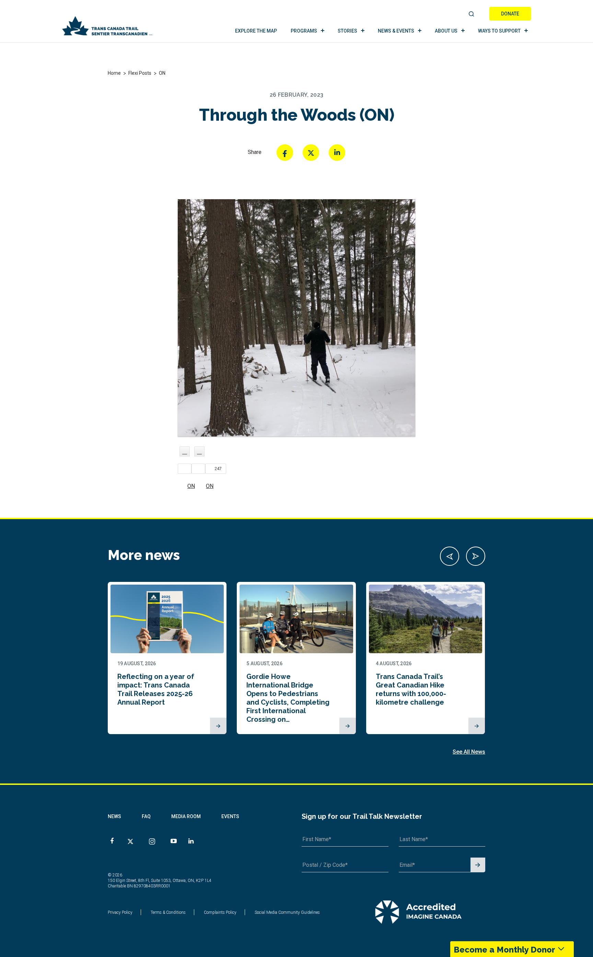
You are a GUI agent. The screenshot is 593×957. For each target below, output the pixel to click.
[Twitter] (311, 152)
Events (230, 816)
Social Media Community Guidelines (287, 912)
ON (191, 486)
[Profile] (184, 451)
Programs (304, 31)
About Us (446, 31)
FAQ (146, 816)
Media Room (186, 816)
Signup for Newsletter (478, 865)
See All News (469, 752)
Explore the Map (256, 31)
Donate (510, 13)
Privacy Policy (120, 912)
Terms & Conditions (168, 912)
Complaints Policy (220, 912)
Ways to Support (499, 31)
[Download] (199, 451)
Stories (347, 31)
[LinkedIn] (337, 152)
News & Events (396, 31)
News (114, 816)
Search (472, 14)
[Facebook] (285, 152)
